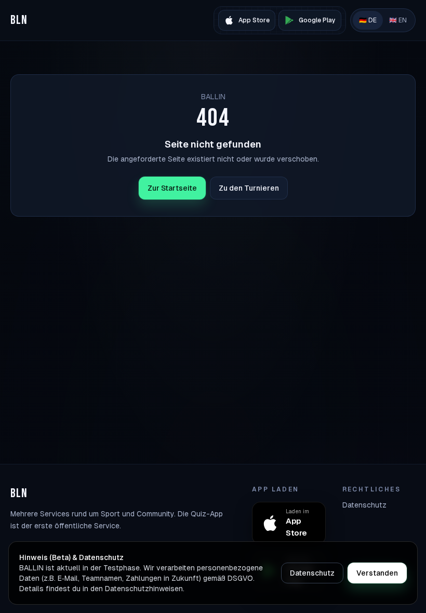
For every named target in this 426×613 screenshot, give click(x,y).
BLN (19, 20)
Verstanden (377, 573)
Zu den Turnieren (249, 188)
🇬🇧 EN (398, 20)
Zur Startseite (172, 188)
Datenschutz (364, 505)
